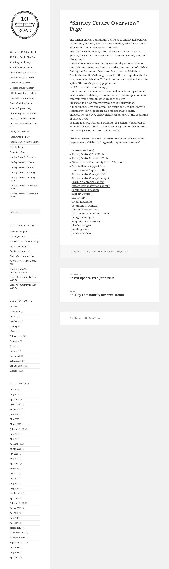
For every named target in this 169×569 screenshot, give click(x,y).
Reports (13, 351)
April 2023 (15, 463)
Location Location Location (23, 118)
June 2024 (14, 434)
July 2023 (14, 453)
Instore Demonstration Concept (91, 185)
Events (13, 316)
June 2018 (14, 547)
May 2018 (14, 552)
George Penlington (83, 217)
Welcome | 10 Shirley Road (23, 52)
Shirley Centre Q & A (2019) (88, 154)
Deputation (15, 311)
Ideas (12, 331)
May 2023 (14, 458)
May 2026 (14, 394)
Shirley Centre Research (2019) (90, 158)
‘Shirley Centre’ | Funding (22, 172)
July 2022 (14, 473)
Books (13, 306)
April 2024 (15, 444)
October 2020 (16, 493)
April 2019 (15, 523)
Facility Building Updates (21, 103)
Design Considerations (85, 209)
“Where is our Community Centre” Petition (97, 162)
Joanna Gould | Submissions (23, 72)
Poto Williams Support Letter (89, 166)
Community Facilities (84, 205)
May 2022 (14, 483)
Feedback (14, 321)
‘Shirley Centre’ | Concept (22, 167)
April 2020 (15, 498)
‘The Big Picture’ (17, 147)
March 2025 (15, 424)
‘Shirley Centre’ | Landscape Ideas (23, 187)
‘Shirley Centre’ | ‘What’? (22, 162)
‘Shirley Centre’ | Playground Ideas (24, 195)
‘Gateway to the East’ (20, 136)
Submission (15, 361)
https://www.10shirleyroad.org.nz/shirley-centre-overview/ (105, 142)
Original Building (82, 201)
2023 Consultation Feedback (23, 93)
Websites (14, 370)
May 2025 (14, 419)
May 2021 (14, 488)
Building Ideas (80, 229)
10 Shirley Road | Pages (21, 62)
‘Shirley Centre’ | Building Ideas (22, 179)
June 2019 (14, 518)
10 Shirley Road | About (21, 67)
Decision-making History (22, 87)
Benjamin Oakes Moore (86, 221)
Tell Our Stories (17, 365)
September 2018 (18, 542)
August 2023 (15, 448)
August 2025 (15, 409)
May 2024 (14, 439)
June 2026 (14, 389)
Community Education (85, 189)
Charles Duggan (81, 225)
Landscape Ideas (81, 233)
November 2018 (17, 537)
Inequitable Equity (18, 152)
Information (16, 336)
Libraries (14, 341)
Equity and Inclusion (20, 131)
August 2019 (15, 508)
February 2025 (17, 429)
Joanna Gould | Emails (20, 82)
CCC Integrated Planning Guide (90, 213)
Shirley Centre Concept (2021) (89, 174)
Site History (78, 197)
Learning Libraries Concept (88, 181)
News (12, 346)
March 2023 (15, 468)
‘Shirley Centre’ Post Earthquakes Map (19, 270)
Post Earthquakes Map (20, 108)
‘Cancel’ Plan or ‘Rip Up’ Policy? (24, 141)
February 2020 (17, 503)
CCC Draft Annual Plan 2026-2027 (23, 125)
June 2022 (14, 478)
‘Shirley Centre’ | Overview (23, 157)
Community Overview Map (23, 113)
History (13, 326)
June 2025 (14, 414)
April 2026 (15, 399)
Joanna (92, 251)
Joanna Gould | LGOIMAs (22, 77)
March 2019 (15, 528)
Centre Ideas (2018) (83, 150)
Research (14, 356)
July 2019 (14, 513)
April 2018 (15, 557)
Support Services (82, 193)
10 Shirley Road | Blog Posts (23, 57)
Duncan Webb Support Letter (89, 170)
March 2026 (15, 404)
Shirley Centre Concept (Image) (90, 178)
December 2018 (17, 532)
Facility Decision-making (22, 98)
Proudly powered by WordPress (85, 318)
